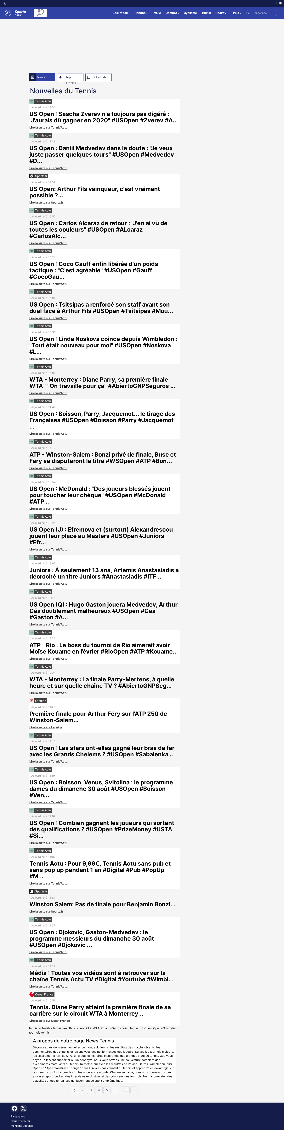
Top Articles (70, 78)
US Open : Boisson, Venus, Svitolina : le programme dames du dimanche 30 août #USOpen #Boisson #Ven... (101, 788)
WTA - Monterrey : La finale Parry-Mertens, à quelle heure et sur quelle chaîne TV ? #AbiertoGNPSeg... (101, 682)
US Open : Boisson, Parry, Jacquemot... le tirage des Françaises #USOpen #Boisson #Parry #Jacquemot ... (102, 420)
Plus (236, 13)
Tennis (206, 12)
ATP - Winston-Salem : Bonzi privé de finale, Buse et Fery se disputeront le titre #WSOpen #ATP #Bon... (102, 457)
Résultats (100, 77)
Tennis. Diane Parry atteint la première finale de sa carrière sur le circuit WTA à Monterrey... (100, 1010)
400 (125, 1090)
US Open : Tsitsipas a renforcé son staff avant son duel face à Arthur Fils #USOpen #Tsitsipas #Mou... (101, 307)
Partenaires (18, 1116)
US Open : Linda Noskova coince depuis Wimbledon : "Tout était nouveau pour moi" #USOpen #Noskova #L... (103, 345)
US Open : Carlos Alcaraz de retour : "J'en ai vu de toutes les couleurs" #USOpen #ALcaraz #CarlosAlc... (98, 229)
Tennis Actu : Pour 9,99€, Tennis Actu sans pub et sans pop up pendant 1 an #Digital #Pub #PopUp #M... (100, 870)
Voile (157, 13)
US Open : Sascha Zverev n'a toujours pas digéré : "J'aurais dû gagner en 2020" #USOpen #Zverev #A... (103, 117)
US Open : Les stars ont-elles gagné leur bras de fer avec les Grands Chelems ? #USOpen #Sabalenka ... (102, 751)
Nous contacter (20, 1121)
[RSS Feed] (5, 3)
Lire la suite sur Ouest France (49, 1021)
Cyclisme (190, 13)
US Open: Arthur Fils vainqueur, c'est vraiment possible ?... (94, 192)
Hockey (220, 13)
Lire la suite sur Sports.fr (46, 202)
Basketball (120, 13)
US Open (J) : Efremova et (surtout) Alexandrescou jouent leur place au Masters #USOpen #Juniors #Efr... (101, 536)
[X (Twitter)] (23, 1108)
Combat (171, 13)
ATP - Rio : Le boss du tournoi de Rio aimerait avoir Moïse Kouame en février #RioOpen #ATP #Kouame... (103, 648)
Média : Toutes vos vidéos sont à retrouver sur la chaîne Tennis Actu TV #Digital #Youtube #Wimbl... (101, 976)
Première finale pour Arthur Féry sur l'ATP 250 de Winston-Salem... (98, 717)
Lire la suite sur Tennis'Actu (48, 127)
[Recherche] (249, 13)
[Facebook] (14, 1108)
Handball (140, 13)
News (41, 77)
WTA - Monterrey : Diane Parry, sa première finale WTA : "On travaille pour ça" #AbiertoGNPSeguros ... (102, 382)
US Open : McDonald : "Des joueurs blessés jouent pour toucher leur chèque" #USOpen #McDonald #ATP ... (100, 495)
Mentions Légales (22, 1125)
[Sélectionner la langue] (278, 3)
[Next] (134, 1090)
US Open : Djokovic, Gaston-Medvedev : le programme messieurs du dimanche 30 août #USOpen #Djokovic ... (91, 938)
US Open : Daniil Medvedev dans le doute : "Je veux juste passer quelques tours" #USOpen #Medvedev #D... (101, 154)
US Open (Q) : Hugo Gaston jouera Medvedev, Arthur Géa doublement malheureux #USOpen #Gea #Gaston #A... (103, 611)
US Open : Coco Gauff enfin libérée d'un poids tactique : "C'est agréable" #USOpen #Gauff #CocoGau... (93, 270)
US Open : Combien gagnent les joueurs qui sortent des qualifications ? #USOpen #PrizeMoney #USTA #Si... (101, 829)
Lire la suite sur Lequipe (45, 727)
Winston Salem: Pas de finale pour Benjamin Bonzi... (102, 904)
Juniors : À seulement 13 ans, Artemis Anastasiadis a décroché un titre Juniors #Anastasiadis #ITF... (104, 573)
